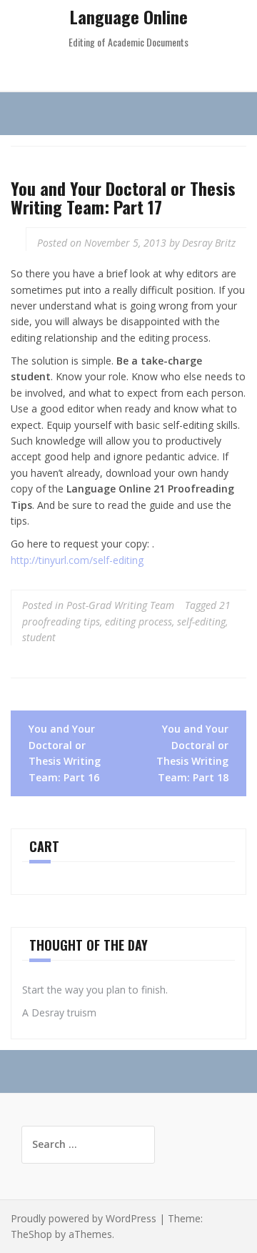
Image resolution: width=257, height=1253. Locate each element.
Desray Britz (209, 242)
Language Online (129, 16)
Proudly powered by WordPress (83, 1218)
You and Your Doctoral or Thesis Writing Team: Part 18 (192, 752)
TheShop (31, 1234)
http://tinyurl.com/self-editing (77, 560)
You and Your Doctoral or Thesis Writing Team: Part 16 (65, 752)
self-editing (201, 621)
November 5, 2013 (125, 242)
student (39, 637)
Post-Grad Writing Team (120, 605)
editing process (138, 621)
